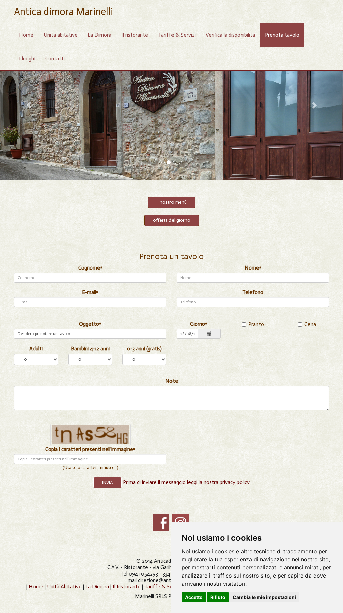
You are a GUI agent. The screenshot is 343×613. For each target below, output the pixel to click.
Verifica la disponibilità (230, 35)
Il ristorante (134, 35)
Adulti (36, 348)
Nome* (253, 267)
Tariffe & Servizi (177, 35)
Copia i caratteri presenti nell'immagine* (90, 449)
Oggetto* (90, 324)
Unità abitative (61, 35)
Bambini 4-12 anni (90, 348)
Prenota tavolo (282, 35)
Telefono (252, 292)
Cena (310, 324)
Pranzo (256, 324)
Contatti (55, 58)
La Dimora (99, 35)
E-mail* (90, 292)
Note (171, 381)
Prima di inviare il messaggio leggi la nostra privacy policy (186, 482)
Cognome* (90, 267)
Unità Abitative (64, 586)
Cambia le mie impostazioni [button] (264, 597)
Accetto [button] (194, 597)
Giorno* (198, 324)
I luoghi (27, 58)
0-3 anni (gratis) (144, 348)
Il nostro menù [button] (172, 202)
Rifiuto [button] (217, 597)
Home (26, 35)
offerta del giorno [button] (171, 220)
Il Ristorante (127, 586)
